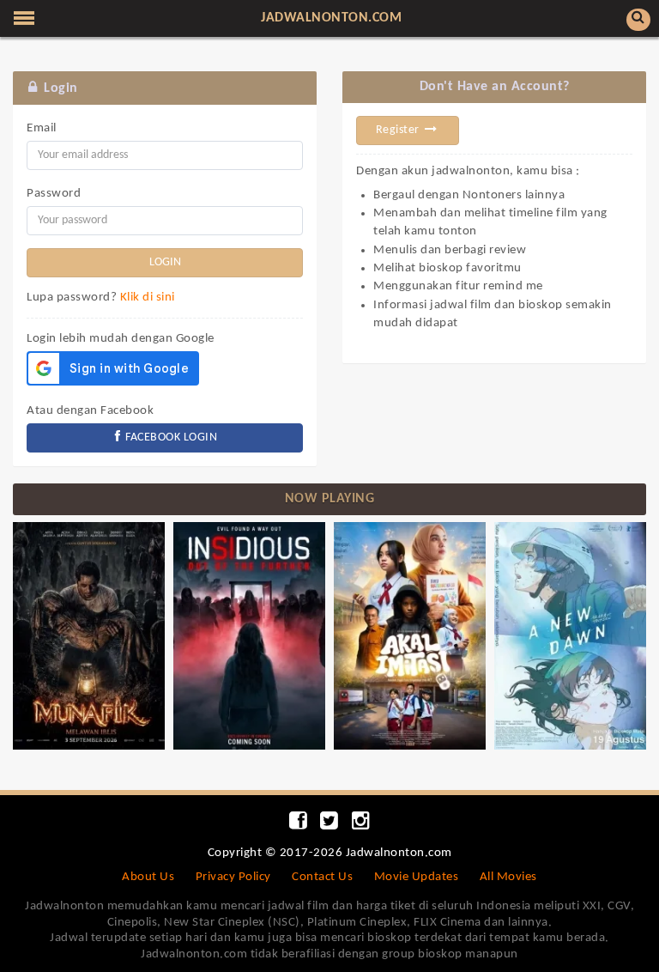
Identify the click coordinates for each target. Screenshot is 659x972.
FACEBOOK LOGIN (170, 437)
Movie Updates (416, 877)
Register (399, 130)
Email (42, 128)
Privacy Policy (233, 877)
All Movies (508, 877)
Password (54, 193)
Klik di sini (147, 297)
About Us (148, 877)
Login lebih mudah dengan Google (121, 338)
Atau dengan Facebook (90, 410)
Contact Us (322, 877)
